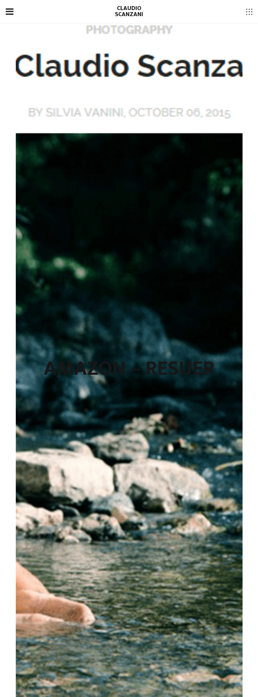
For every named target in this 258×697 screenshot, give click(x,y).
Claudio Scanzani (129, 11)
